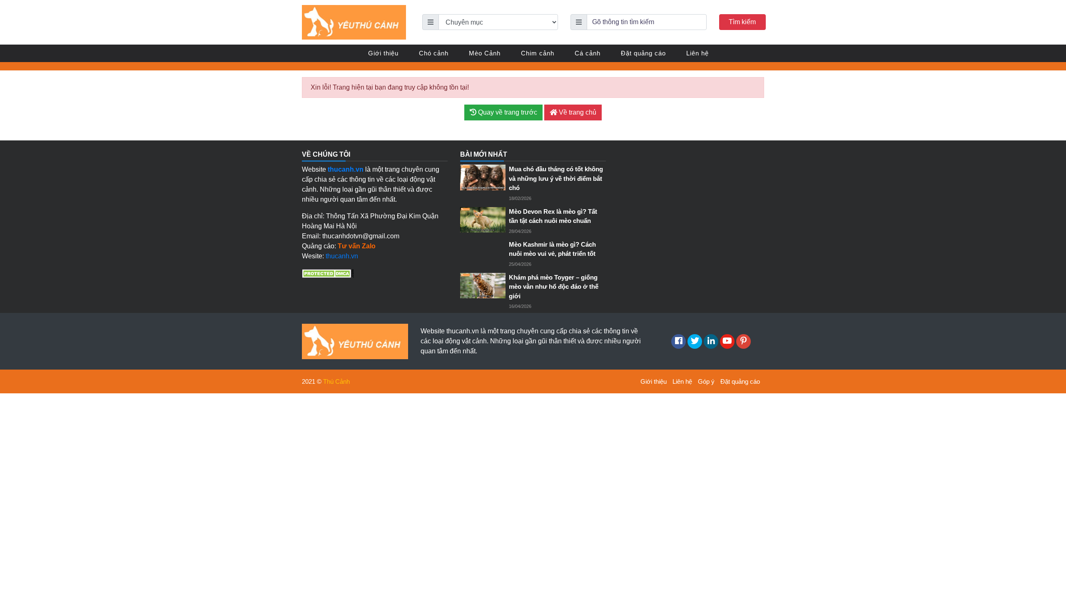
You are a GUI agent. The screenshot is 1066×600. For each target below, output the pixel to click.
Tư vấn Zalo (357, 246)
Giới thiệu (383, 53)
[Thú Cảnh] (354, 21)
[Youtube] (727, 341)
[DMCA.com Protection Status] (328, 272)
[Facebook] (678, 341)
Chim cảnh (537, 53)
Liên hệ (697, 53)
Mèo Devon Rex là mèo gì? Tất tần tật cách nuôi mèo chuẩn (553, 216)
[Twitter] (694, 341)
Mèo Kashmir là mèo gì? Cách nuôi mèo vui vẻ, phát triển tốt (552, 249)
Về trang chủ (576, 112)
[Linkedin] (711, 341)
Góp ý (706, 381)
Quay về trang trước (506, 112)
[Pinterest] (743, 341)
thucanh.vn (342, 256)
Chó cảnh (433, 53)
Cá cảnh (587, 53)
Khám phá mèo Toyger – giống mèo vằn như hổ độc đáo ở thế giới (553, 287)
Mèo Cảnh (485, 53)
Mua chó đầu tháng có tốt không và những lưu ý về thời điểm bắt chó (556, 178)
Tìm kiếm (742, 21)
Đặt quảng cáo (643, 53)
